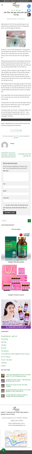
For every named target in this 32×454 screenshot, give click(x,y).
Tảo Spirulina (5, 351)
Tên (4, 184)
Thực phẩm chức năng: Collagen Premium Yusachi (15, 354)
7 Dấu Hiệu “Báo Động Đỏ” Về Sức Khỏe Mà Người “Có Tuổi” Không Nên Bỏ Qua (18, 375)
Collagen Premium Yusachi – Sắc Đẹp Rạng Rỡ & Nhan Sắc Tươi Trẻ (18, 380)
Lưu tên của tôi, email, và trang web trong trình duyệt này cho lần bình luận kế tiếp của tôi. (15, 207)
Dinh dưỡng (4, 339)
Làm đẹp (3, 345)
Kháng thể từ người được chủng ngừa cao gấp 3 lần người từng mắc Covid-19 (8, 155)
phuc (23, 18)
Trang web (6, 197)
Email (5, 191)
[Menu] (2, 5)
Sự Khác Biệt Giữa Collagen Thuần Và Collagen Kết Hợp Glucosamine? (16, 395)
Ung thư (3, 365)
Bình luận (6, 170)
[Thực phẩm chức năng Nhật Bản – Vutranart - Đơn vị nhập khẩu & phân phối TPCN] (16, 5)
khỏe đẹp (3, 342)
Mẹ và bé (3, 348)
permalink (16, 137)
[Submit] (29, 220)
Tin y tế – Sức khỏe (6, 360)
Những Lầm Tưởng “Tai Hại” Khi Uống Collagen (16, 385)
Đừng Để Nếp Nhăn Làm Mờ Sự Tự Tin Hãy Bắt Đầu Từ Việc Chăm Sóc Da (18, 390)
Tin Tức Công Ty (5, 357)
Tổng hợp (4, 362)
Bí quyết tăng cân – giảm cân (9, 336)
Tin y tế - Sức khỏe (16, 10)
